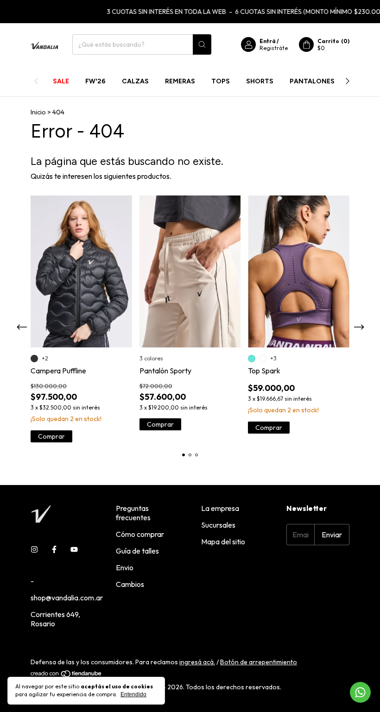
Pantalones (312, 81)
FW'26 (95, 81)
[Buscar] (202, 44)
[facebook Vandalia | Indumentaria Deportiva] (54, 549)
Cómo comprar (140, 534)
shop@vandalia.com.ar (67, 597)
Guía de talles (137, 550)
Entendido (133, 694)
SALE (61, 81)
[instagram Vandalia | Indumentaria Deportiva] (34, 549)
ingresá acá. (197, 662)
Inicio (38, 112)
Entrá (268, 41)
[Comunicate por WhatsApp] (360, 692)
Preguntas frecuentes (133, 513)
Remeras (180, 81)
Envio (124, 567)
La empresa (220, 508)
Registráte (274, 47)
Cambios (130, 584)
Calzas (135, 81)
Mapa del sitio (223, 541)
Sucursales (218, 524)
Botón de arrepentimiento (258, 662)
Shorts (259, 81)
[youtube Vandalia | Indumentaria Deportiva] (74, 549)
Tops (220, 81)
